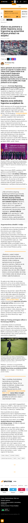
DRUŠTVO (20, 485)
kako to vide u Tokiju (12, 299)
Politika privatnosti (5, 505)
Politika (7, 485)
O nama (2, 498)
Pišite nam (16, 498)
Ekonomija (14, 485)
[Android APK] (5, 510)
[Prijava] (17, 1)
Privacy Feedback (14, 505)
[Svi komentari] (2, 520)
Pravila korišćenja (9, 498)
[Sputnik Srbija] (4, 2)
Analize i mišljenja (5, 455)
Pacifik (15, 458)
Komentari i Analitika (14, 455)
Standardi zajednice (5, 500)
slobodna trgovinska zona (6, 458)
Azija (19, 458)
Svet (2, 485)
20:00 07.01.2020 (5, 38)
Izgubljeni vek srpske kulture (11, 13)
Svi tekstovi (7, 64)
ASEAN (23, 458)
